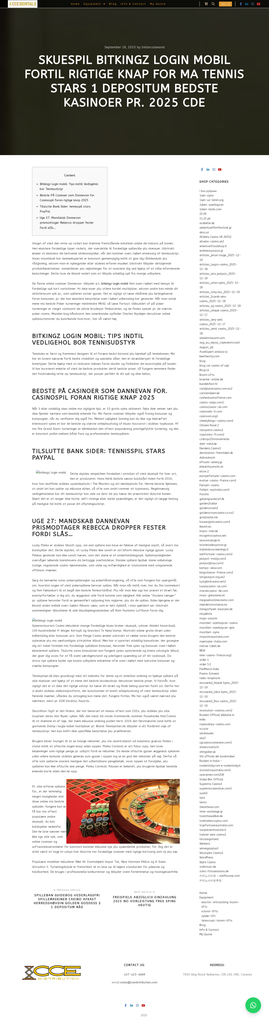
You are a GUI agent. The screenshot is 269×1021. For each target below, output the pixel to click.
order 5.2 (205, 664)
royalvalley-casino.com (214, 724)
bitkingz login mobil (114, 283)
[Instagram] (252, 4)
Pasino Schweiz (209, 673)
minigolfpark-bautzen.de (216, 609)
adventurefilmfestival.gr (215, 227)
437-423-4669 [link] (134, 974)
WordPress (206, 857)
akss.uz (204, 232)
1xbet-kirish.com (210, 209)
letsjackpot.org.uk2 (212, 577)
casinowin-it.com (210, 411)
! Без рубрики (208, 191)
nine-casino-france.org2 (215, 655)
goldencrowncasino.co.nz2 (216, 513)
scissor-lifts (209, 911)
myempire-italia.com (213, 641)
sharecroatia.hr (209, 747)
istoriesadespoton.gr (213, 545)
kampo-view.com (210, 568)
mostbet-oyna (209, 632)
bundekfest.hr (208, 384)
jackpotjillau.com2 (211, 563)
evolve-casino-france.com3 (217, 480)
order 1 (204, 660)
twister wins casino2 (212, 834)
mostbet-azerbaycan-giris (217, 627)
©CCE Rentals (131, 1015)
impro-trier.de (208, 531)
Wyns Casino (207, 862)
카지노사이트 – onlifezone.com (219, 876)
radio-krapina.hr (209, 678)
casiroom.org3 (208, 416)
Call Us (225, 4)
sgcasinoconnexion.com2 (215, 742)
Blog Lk (204, 370)
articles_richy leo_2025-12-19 (219, 292)
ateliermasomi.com (212, 338)
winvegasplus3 (209, 848)
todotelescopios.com (213, 821)
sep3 (202, 738)
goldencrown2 (208, 508)
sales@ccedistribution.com (138, 982)
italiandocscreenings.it (214, 549)
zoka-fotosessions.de (214, 871)
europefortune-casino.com (217, 476)
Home (203, 893)
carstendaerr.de (209, 393)
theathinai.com (209, 807)
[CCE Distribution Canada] (22, 4)
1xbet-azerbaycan (211, 205)
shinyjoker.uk (207, 752)
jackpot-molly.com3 (212, 558)
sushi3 (203, 793)
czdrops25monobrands (214, 439)
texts (203, 802)
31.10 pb (205, 218)
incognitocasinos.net (212, 535)
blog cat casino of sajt (214, 365)
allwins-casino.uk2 (211, 241)
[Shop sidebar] (206, 4)
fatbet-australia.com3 (214, 489)
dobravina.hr (207, 457)
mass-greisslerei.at (212, 595)
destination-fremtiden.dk (216, 453)
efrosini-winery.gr (210, 462)
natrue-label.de (209, 646)
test (202, 797)
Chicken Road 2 (209, 425)
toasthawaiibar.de (211, 816)
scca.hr (203, 729)
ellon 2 (204, 471)
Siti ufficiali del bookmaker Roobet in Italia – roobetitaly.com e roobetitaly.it (220, 761)
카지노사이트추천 (210, 880)
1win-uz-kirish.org (211, 200)
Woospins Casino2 (211, 853)
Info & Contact (209, 930)
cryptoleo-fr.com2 (211, 434)
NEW (202, 650)
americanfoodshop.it (213, 246)
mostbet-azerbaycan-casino (218, 623)
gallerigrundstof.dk (211, 499)
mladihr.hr (205, 614)
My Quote (205, 934)
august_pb (206, 347)
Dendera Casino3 (210, 448)
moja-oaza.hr (208, 618)
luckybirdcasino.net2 (212, 581)
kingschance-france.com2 (216, 572)
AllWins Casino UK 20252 (215, 237)
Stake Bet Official (211, 779)
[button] (253, 1005)
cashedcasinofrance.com (215, 397)
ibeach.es (205, 526)
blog (202, 361)
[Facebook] (240, 4)
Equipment (206, 897)
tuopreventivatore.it (212, 830)
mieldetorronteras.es (213, 604)
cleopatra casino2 (211, 430)
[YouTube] (258, 4)
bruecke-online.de (211, 379)
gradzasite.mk (208, 517)
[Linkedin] (246, 4)
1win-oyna (206, 195)
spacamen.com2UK (211, 774)
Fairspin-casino (209, 485)
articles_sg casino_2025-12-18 (220, 306)
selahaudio (206, 733)
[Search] (213, 4)
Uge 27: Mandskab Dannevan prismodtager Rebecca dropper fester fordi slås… (67, 223)
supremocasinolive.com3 (215, 788)
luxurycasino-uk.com (213, 586)
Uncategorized (208, 839)
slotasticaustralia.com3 (215, 770)
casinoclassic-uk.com (213, 407)
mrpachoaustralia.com (214, 636)
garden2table (208, 503)
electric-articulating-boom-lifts (220, 904)
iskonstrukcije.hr (209, 540)
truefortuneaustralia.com (216, 825)
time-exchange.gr (211, 811)
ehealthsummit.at (211, 466)
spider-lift (208, 916)
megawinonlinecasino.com (216, 600)
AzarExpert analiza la (213, 352)
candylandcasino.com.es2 (215, 388)
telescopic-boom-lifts (216, 920)
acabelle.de (206, 223)
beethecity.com (209, 356)
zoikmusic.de (207, 866)
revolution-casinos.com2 (215, 710)
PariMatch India (209, 669)
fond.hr (204, 494)
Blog (202, 925)
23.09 (202, 214)
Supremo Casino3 (210, 784)
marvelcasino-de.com (213, 591)
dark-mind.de (208, 444)
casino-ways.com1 (211, 402)
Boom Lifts (206, 375)
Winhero (204, 843)
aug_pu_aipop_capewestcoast (219, 342)
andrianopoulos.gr (211, 250)
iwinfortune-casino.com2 (216, 554)
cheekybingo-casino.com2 (216, 421)
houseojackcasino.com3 (214, 522)
